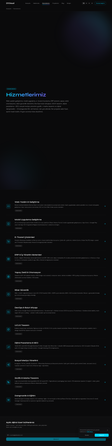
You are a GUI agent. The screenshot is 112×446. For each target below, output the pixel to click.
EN (86, 3)
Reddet (87, 435)
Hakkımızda (36, 3)
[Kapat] (107, 430)
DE (89, 3)
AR (92, 3)
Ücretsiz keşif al (100, 3)
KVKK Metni (90, 431)
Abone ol (56, 439)
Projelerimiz (56, 3)
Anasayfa (27, 3)
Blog (63, 3)
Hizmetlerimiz (46, 3)
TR (83, 3)
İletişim (69, 3)
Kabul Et (101, 435)
